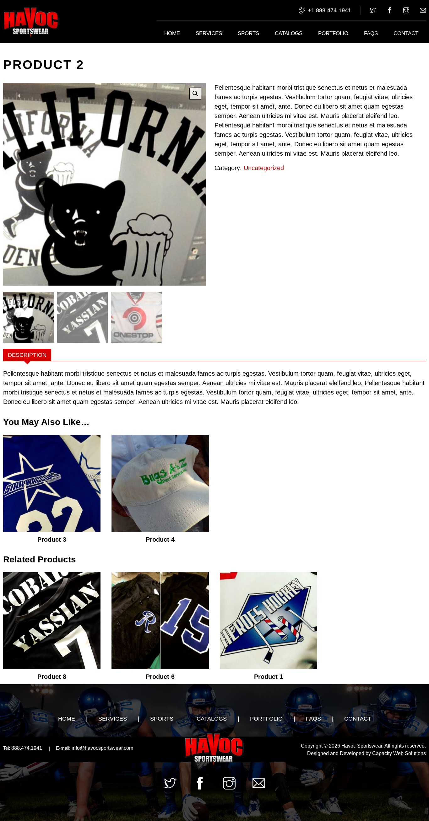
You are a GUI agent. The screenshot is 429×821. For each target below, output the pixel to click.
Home (172, 33)
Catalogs (288, 33)
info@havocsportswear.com (94, 748)
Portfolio (333, 33)
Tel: (6, 748)
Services (209, 33)
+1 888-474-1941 (329, 10)
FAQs (371, 33)
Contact (406, 33)
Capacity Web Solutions (399, 753)
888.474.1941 (22, 748)
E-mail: (63, 748)
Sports (248, 33)
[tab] (27, 355)
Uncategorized (264, 167)
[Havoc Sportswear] (31, 23)
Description (27, 355)
